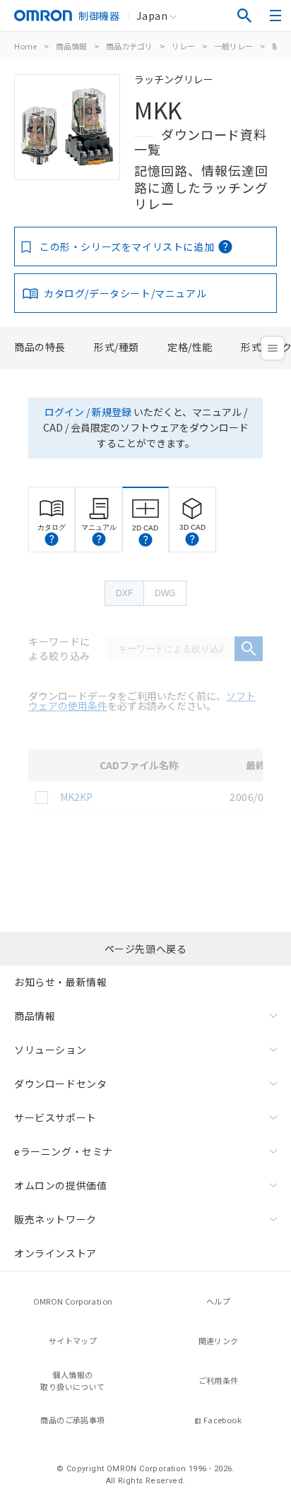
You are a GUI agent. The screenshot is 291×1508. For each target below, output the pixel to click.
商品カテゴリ (129, 46)
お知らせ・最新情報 (60, 982)
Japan (151, 15)
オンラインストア (55, 1253)
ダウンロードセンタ (60, 1083)
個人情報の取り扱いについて (72, 1380)
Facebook (222, 1419)
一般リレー (233, 46)
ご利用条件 (218, 1380)
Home (25, 46)
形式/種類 (116, 347)
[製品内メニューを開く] (272, 348)
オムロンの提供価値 (60, 1185)
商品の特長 (40, 347)
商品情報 (71, 46)
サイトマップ (73, 1340)
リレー (183, 46)
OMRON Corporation (73, 1301)
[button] (51, 538)
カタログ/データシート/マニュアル (125, 293)
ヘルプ (218, 1301)
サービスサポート (55, 1117)
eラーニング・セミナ (63, 1151)
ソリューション (50, 1050)
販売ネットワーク (55, 1219)
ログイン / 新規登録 (87, 412)
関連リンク (218, 1340)
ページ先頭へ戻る (146, 949)
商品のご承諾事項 (72, 1419)
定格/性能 (190, 347)
